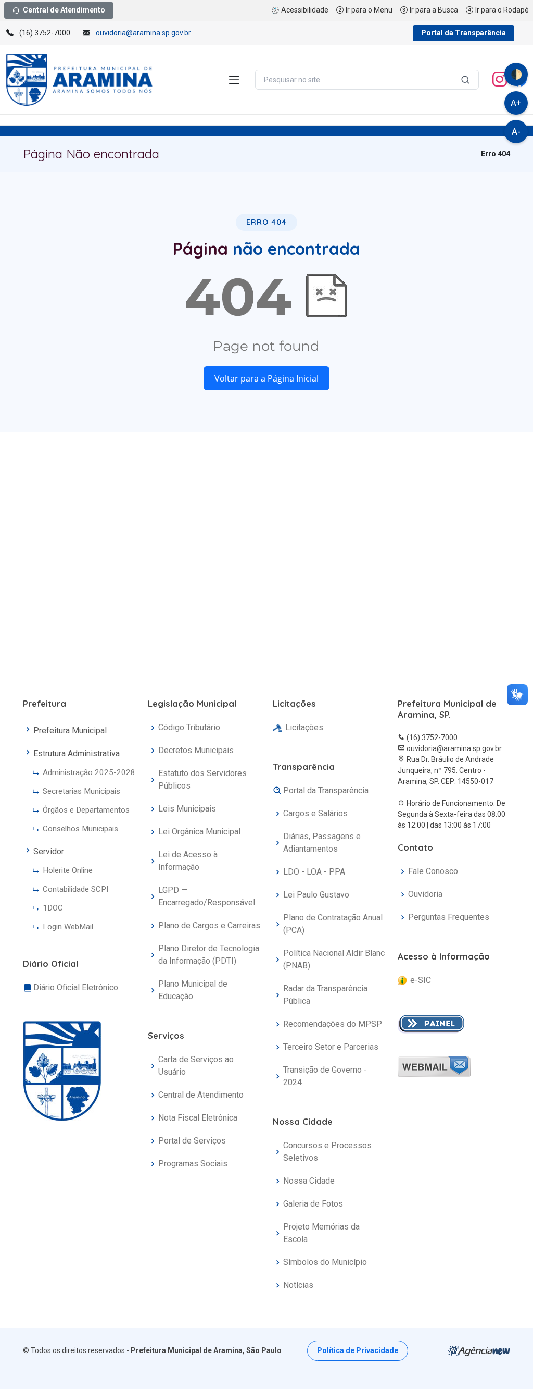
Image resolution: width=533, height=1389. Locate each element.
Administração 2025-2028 (89, 772)
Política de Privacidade (357, 1350)
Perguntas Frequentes (448, 917)
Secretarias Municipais (81, 791)
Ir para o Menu (369, 10)
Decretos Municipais (196, 750)
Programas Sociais (192, 1164)
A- (516, 131)
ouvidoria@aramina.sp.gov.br (143, 33)
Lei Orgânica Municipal (199, 832)
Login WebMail (68, 926)
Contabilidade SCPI (75, 889)
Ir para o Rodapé (502, 10)
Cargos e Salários (315, 813)
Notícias (298, 1285)
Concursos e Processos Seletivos (327, 1151)
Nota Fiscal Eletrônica (197, 1118)
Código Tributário (189, 727)
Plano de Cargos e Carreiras (209, 925)
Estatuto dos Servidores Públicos (202, 779)
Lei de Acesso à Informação (188, 861)
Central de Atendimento (64, 10)
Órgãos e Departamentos (86, 810)
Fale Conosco (433, 871)
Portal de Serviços (192, 1141)
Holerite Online (68, 870)
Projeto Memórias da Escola (321, 1233)
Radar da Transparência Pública (325, 995)
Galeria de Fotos (313, 1204)
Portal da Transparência (463, 33)
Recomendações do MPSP (332, 1024)
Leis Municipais (187, 809)
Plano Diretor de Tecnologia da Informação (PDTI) (208, 954)
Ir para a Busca (434, 10)
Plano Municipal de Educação (192, 990)
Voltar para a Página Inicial (266, 378)
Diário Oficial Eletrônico (75, 987)
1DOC (53, 908)
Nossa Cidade (309, 1181)
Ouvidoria (425, 894)
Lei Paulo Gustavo (316, 895)
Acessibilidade (304, 10)
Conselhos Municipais (80, 828)
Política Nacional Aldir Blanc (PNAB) (334, 959)
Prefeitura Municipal (70, 730)
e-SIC (420, 980)
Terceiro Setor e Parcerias (330, 1047)
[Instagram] (499, 80)
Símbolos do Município (325, 1262)
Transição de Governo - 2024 (325, 1076)
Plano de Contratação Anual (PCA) (333, 924)
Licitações (304, 727)
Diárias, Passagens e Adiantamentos (322, 842)
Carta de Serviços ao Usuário (196, 1065)
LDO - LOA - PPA (314, 872)
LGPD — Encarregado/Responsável (206, 896)
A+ (516, 102)
